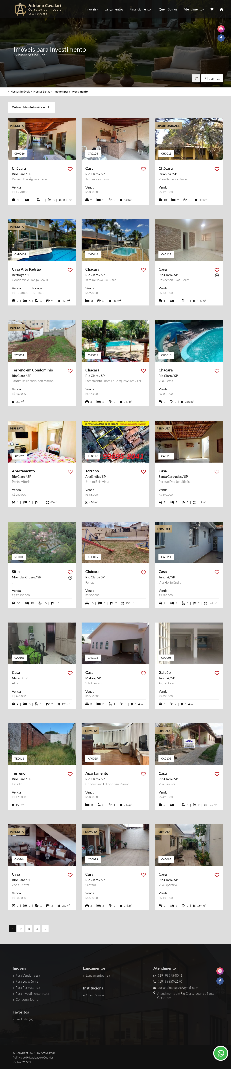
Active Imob (48, 1053)
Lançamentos (113, 9)
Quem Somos (168, 9)
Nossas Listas (41, 91)
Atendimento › (194, 9)
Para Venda (28, 975)
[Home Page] (221, 9)
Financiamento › (141, 9)
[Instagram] (220, 971)
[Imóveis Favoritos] (211, 9)
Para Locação (27, 981)
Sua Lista (24, 1019)
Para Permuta (28, 987)
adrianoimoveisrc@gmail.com (178, 987)
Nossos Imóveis (20, 91)
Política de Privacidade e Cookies (33, 1057)
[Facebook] (220, 981)
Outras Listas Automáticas (29, 107)
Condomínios (28, 999)
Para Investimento (32, 993)
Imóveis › (91, 9)
